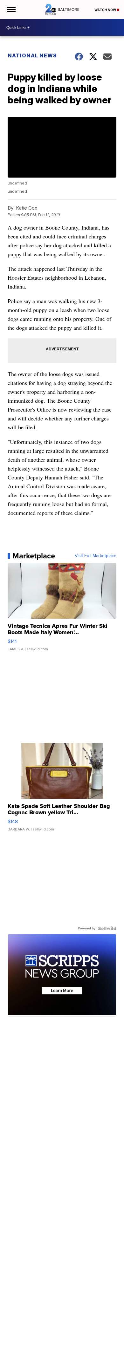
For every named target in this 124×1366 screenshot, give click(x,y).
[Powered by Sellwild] (107, 928)
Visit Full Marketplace (95, 556)
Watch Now (105, 10)
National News (32, 55)
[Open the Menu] (11, 9)
